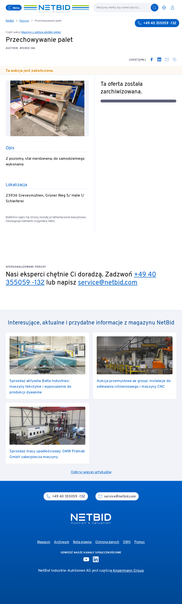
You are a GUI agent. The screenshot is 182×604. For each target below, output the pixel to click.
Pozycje (24, 21)
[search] (154, 7)
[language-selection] (164, 7)
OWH (127, 542)
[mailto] (167, 59)
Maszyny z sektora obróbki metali (41, 32)
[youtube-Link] (86, 559)
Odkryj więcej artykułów (91, 472)
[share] (174, 59)
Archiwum (61, 542)
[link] (152, 59)
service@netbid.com (107, 283)
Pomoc (139, 542)
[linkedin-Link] (96, 559)
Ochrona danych (107, 542)
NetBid (10, 21)
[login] (172, 7)
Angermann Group (128, 570)
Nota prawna (82, 542)
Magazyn (43, 542)
